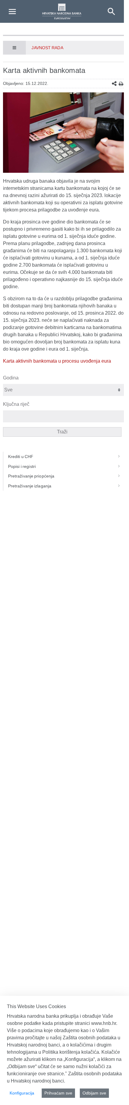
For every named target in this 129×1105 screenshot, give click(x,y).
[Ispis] (121, 83)
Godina (11, 377)
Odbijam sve (94, 1093)
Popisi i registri (22, 466)
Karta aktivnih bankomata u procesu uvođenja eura (57, 361)
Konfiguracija (22, 1093)
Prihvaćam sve (58, 1093)
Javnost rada (47, 47)
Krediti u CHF (21, 456)
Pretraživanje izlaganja (29, 486)
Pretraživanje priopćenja (31, 476)
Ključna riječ (16, 404)
